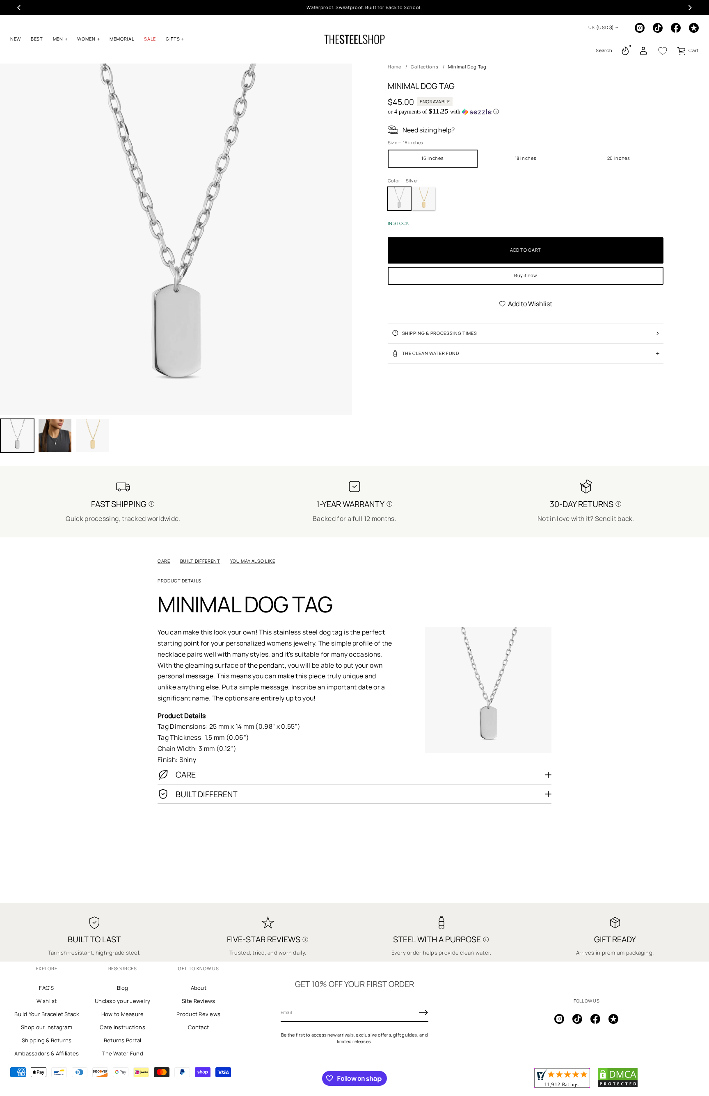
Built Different (200, 561)
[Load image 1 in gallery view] (17, 435)
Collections (424, 67)
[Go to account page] (643, 51)
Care (164, 561)
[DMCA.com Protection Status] (617, 1085)
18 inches (526, 158)
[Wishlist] (663, 51)
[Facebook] (676, 28)
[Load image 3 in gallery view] (55, 435)
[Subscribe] (423, 1012)
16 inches (432, 158)
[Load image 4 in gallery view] (92, 435)
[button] (604, 51)
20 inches (618, 158)
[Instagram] (640, 28)
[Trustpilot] (694, 28)
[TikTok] (658, 28)
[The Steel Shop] (354, 39)
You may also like (252, 561)
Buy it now (525, 275)
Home (394, 67)
